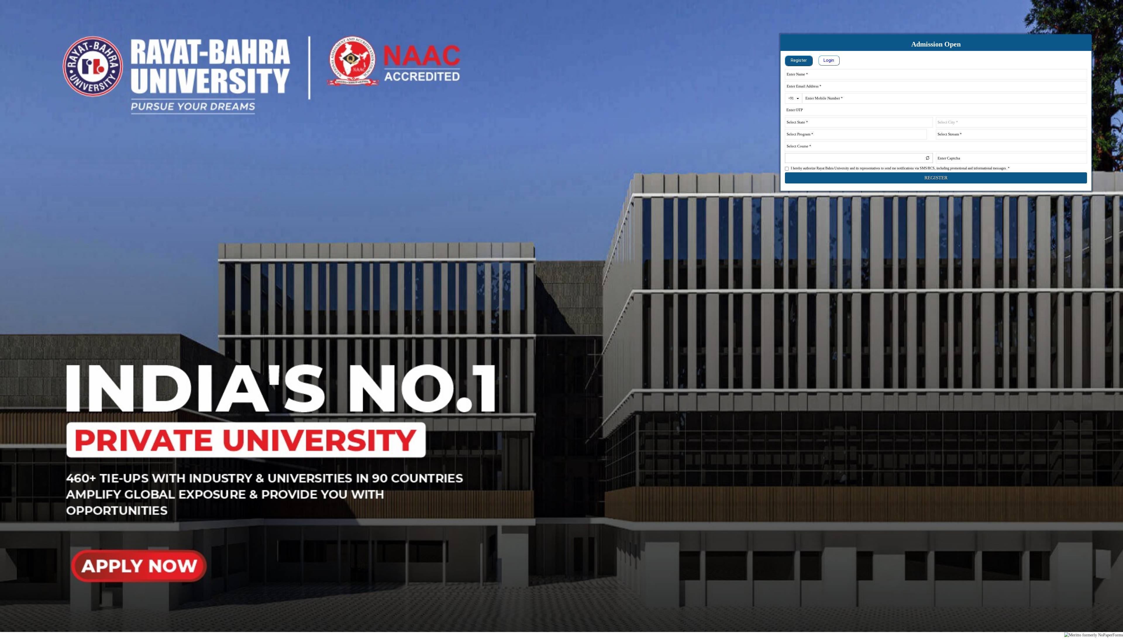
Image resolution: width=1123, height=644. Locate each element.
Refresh (927, 157)
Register (799, 60)
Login (829, 60)
